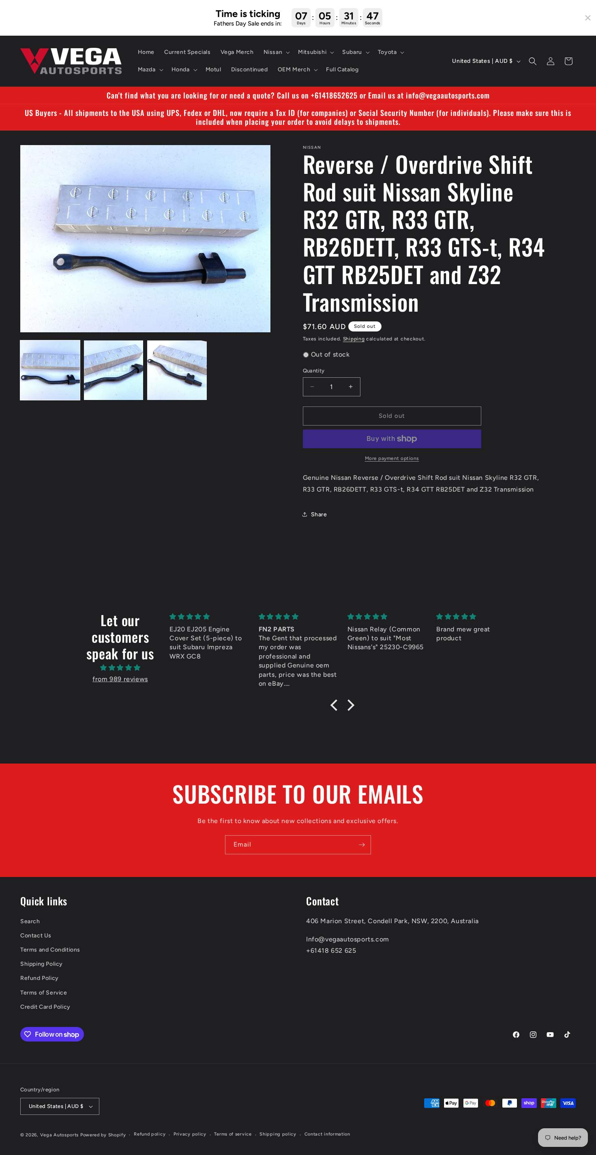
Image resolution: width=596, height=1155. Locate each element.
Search (30, 921)
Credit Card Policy (45, 1006)
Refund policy (149, 1134)
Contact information (327, 1134)
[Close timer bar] (588, 18)
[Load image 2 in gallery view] (114, 370)
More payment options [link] (392, 458)
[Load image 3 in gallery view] (177, 370)
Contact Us (35, 935)
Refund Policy (39, 978)
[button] (276, 52)
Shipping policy (277, 1134)
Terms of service (232, 1134)
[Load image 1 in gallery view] (50, 370)
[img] (120, 668)
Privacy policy (190, 1134)
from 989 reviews (120, 679)
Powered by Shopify (103, 1135)
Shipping (354, 339)
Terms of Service (43, 992)
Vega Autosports (59, 1135)
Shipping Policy (41, 963)
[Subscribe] (362, 844)
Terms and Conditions (50, 949)
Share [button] (319, 514)
